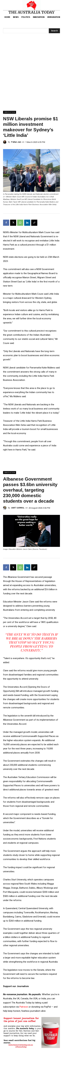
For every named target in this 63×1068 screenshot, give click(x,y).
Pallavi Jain (16, 142)
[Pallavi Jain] (5, 142)
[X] (13, 223)
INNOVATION (9, 112)
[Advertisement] (31, 77)
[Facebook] (6, 223)
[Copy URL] (34, 223)
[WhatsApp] (20, 223)
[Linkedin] (27, 223)
